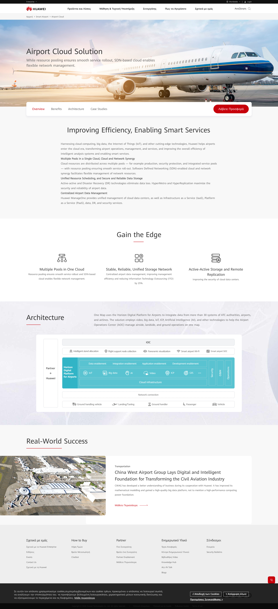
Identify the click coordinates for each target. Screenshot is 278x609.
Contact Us (31, 562)
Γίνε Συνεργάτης (124, 547)
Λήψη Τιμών (77, 547)
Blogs (164, 572)
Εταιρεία (211, 547)
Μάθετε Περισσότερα (126, 562)
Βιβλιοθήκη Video (170, 557)
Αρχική (29, 17)
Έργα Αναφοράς (169, 547)
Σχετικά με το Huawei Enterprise (41, 547)
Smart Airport (42, 17)
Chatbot (75, 557)
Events (29, 557)
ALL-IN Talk (167, 567)
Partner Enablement (125, 557)
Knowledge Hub (169, 562)
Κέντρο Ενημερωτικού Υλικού (175, 552)
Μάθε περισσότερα (84, 598)
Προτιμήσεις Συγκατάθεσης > (206, 599)
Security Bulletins (214, 552)
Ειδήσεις (30, 552)
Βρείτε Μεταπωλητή (80, 552)
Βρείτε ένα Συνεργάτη (126, 552)
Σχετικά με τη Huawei (36, 567)
